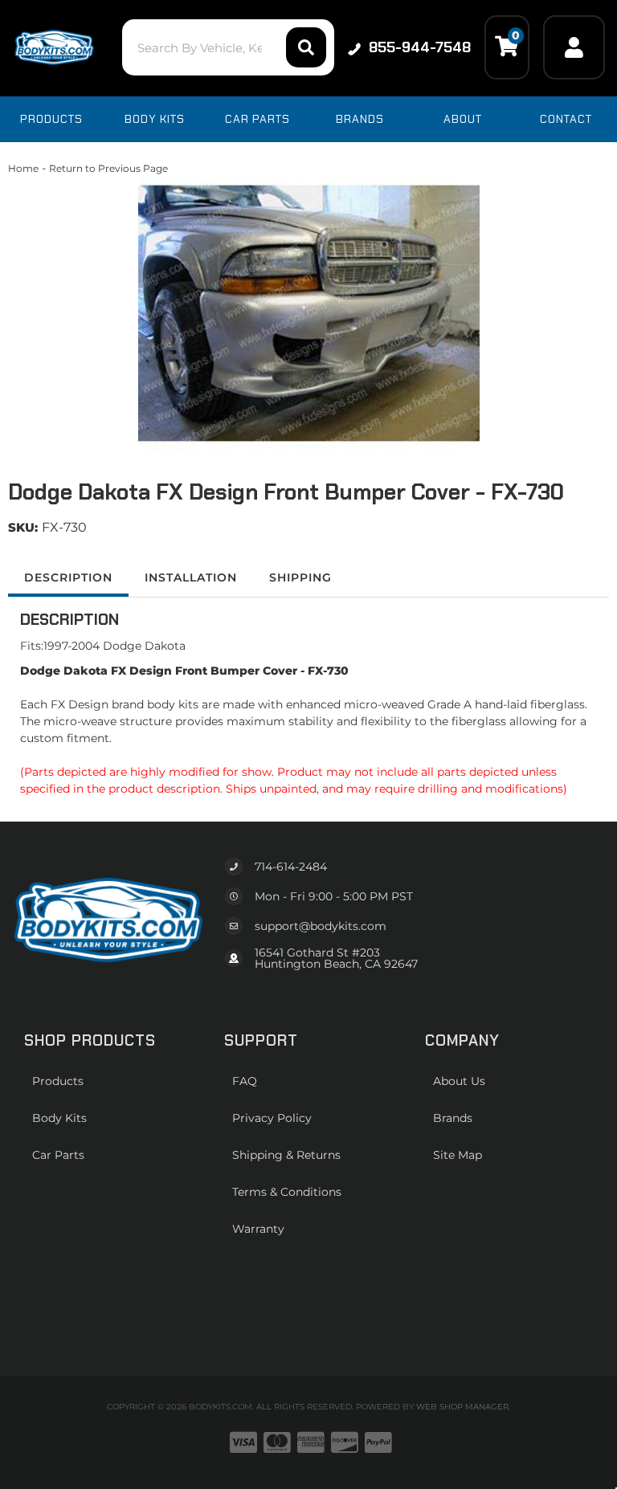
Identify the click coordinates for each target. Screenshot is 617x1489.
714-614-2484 (291, 866)
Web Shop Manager (462, 1406)
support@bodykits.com (320, 926)
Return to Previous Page (108, 168)
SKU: (23, 527)
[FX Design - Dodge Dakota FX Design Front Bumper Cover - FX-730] (308, 313)
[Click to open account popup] (574, 47)
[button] (227, 47)
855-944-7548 (420, 47)
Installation (191, 577)
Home (23, 168)
